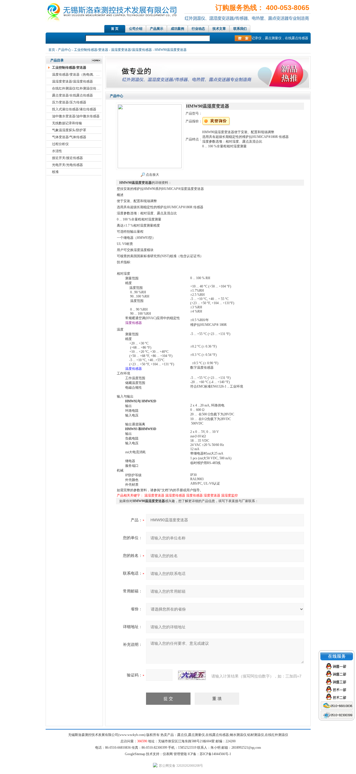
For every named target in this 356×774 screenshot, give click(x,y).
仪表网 (168, 754)
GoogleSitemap (135, 754)
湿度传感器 (194, 495)
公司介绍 (135, 29)
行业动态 (198, 29)
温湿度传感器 (175, 495)
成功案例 (177, 29)
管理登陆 (180, 754)
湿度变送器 (212, 495)
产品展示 (156, 29)
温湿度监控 (229, 495)
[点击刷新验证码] (192, 675)
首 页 (114, 29)
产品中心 (64, 50)
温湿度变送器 (154, 495)
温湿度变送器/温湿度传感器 (131, 50)
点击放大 (152, 175)
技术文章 (219, 29)
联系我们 (240, 29)
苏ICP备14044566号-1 (215, 754)
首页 (51, 50)
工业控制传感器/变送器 (91, 50)
